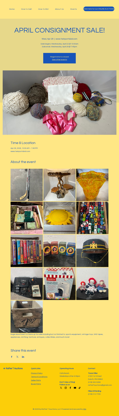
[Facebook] (70, 387)
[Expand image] (27, 185)
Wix (84, 409)
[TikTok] (79, 387)
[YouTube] (75, 387)
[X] (61, 387)
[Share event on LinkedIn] (23, 357)
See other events (59, 60)
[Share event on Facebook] (12, 357)
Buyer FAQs (36, 384)
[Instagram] (65, 387)
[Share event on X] (17, 357)
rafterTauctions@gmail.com (100, 385)
